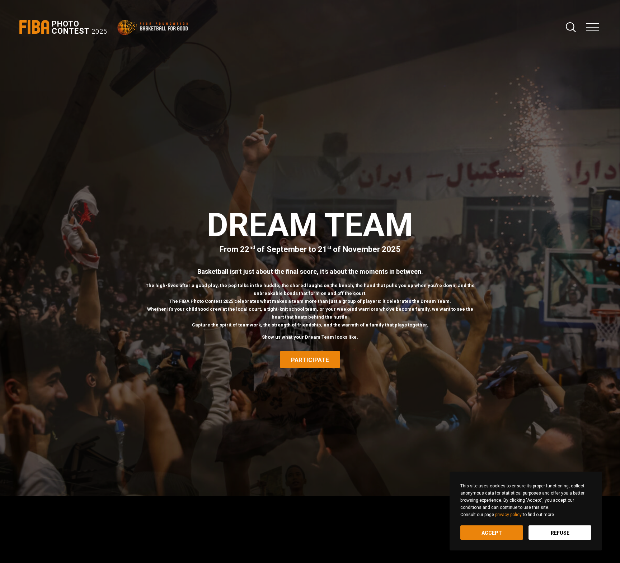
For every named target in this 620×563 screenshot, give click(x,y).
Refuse (560, 533)
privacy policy (508, 514)
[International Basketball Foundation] (154, 27)
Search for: (571, 27)
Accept (492, 533)
